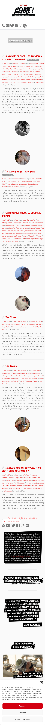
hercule (13, 376)
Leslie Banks (31, 77)
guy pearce (25, 228)
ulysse (8, 241)
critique (24, 324)
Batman (10, 223)
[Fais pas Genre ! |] (22, 10)
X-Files (35, 488)
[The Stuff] (22, 303)
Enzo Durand (15, 241)
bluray (33, 322)
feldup (3, 480)
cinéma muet (29, 66)
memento (25, 236)
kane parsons (36, 480)
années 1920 (6, 66)
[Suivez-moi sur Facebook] (17, 25)
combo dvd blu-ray (16, 324)
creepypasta (18, 478)
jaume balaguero (27, 480)
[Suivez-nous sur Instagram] (21, 25)
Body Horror (39, 322)
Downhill (41, 66)
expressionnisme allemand (26, 69)
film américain (31, 324)
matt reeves (29, 483)
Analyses (15, 64)
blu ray (4, 181)
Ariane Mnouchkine (7, 373)
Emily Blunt (34, 225)
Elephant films (14, 69)
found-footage (18, 480)
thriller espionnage (22, 82)
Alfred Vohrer (39, 179)
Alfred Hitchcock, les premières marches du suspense (22, 57)
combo (14, 373)
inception (13, 231)
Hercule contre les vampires (23, 376)
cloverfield (11, 478)
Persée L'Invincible (15, 381)
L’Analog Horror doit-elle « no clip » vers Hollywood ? (21, 469)
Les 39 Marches (12, 77)
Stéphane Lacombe (33, 184)
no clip (35, 483)
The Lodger (13, 82)
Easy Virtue (6, 69)
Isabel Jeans (22, 72)
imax (8, 231)
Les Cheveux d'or (22, 77)
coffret (36, 66)
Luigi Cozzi (25, 378)
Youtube (40, 488)
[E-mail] (8, 25)
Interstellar (20, 231)
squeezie (27, 486)
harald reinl (14, 181)
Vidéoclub (22, 64)
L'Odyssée (12, 233)
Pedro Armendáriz (33, 378)
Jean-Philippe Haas (14, 187)
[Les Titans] (22, 424)
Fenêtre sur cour (6, 72)
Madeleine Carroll (6, 80)
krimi (19, 181)
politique (9, 239)
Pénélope (39, 236)
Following (18, 228)
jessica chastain (29, 231)
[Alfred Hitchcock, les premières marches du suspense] (22, 128)
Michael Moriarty (6, 327)
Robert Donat (5, 82)
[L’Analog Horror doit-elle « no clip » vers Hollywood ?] (22, 454)
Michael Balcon (16, 80)
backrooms (5, 478)
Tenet (23, 239)
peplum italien (5, 381)
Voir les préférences (22, 719)
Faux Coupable (38, 69)
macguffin (39, 77)
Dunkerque (27, 225)
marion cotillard (37, 233)
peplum (4, 239)
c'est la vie (22, 66)
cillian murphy (19, 225)
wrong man (31, 82)
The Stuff (11, 317)
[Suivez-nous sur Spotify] (25, 25)
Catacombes (16, 179)
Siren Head (13, 486)
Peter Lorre (39, 80)
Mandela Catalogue (20, 483)
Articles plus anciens (11, 521)
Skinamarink (20, 486)
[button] (41, 682)
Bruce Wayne (33, 223)
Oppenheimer (32, 236)
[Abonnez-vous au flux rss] (4, 25)
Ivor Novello (30, 72)
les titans (18, 378)
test (31, 327)
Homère (38, 228)
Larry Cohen (39, 324)
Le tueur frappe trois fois (20, 171)
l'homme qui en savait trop (14, 74)
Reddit (7, 486)
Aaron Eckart (26, 220)
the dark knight (30, 239)
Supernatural (34, 486)
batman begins (18, 223)
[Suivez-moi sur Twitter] (12, 25)
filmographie (11, 228)
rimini (13, 327)
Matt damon (5, 236)
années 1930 (14, 66)
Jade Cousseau (8, 491)
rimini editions (23, 184)
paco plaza (41, 483)
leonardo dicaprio (27, 233)
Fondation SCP (10, 480)
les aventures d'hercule (8, 378)
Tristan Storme (39, 82)
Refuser (22, 712)
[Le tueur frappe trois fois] (22, 157)
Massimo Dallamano (12, 184)
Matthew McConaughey (15, 236)
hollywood (32, 228)
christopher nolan (10, 225)
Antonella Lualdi (35, 370)
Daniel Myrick (27, 478)
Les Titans (11, 366)
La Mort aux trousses (28, 74)
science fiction (17, 239)
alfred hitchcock (34, 64)
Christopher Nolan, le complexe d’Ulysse (21, 214)
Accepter (22, 706)
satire (27, 327)
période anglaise (30, 80)
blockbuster (26, 223)
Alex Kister (26, 475)
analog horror (34, 475)
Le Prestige (19, 233)
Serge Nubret (29, 381)
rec (4, 486)
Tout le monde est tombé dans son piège (21, 488)
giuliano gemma (6, 376)
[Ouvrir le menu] (41, 24)
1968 (33, 179)
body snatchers (6, 324)
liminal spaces (10, 483)
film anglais (15, 72)
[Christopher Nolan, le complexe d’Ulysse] (22, 274)
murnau (23, 80)
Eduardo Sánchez (36, 478)
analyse (41, 64)
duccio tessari (37, 373)
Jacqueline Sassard (37, 376)
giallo (8, 181)
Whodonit (4, 187)
